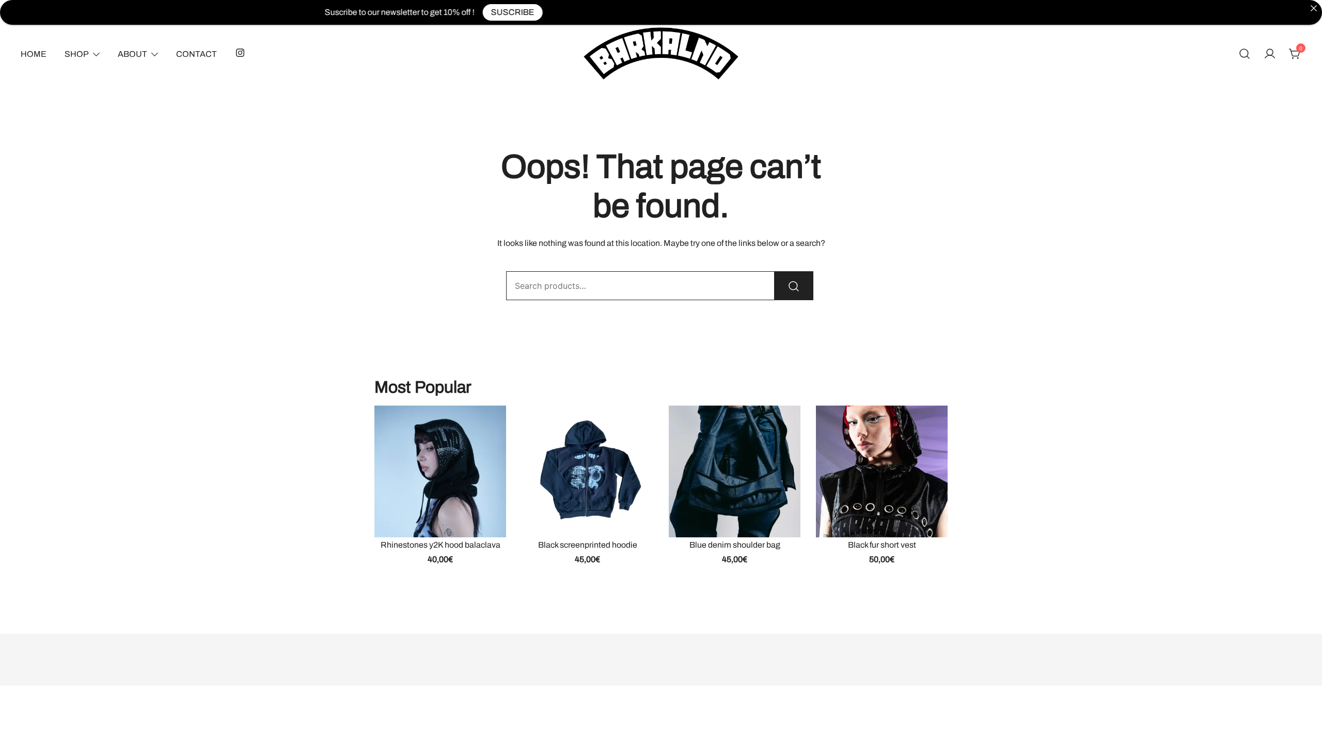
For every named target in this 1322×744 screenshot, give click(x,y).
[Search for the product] (793, 285)
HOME (33, 54)
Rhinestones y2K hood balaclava (440, 544)
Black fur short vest (882, 544)
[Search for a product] (1244, 54)
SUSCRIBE (481, 12)
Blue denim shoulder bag (734, 544)
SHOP (77, 54)
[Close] (1313, 8)
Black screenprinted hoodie (587, 544)
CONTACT (196, 54)
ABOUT (132, 54)
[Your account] (1270, 54)
